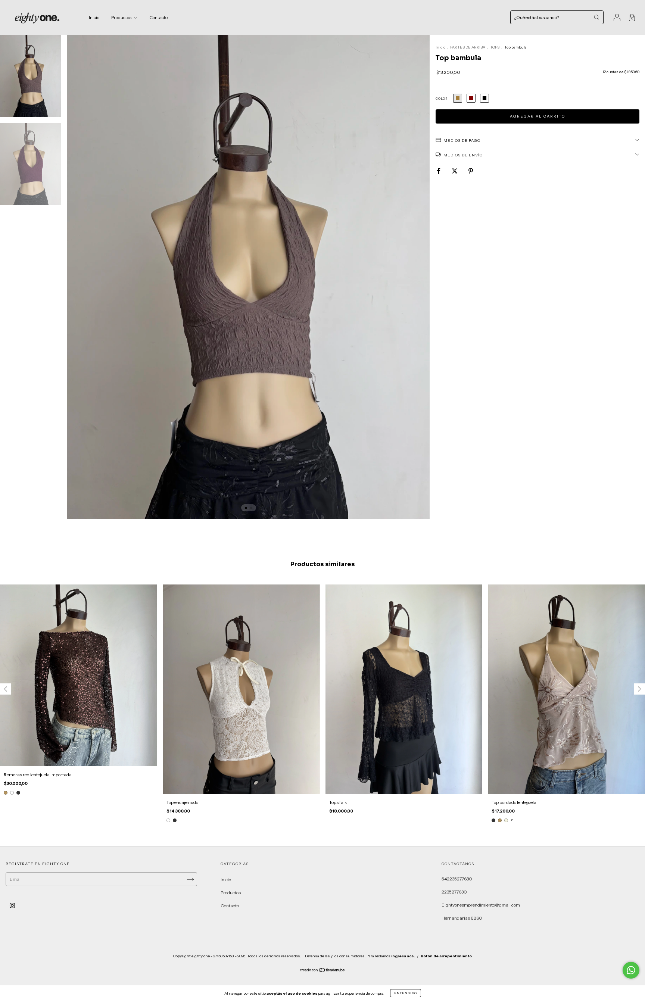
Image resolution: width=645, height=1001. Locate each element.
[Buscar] (596, 17)
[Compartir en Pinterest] (471, 171)
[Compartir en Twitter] (455, 171)
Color (442, 98)
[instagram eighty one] (12, 905)
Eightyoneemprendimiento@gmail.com (481, 905)
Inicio (94, 17)
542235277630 (457, 879)
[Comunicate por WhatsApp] (631, 970)
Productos (121, 17)
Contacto (158, 17)
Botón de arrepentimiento (446, 956)
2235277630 (454, 892)
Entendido (405, 993)
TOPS (494, 47)
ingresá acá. (403, 956)
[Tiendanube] (322, 971)
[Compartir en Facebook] (439, 171)
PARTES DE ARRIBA (467, 47)
